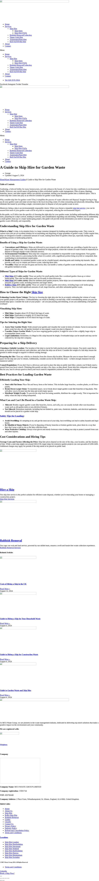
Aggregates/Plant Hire (18, 39)
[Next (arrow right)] (3, 880)
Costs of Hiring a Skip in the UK (13, 584)
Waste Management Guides (15, 180)
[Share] (6, 878)
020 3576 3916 (6, 749)
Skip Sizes (18, 31)
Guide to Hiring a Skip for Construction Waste (19, 654)
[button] (49, 50)
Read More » (5, 589)
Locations (4, 837)
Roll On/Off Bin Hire (18, 42)
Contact (8, 46)
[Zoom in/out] (1, 878)
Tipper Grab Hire (16, 37)
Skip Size (37, 292)
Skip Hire (13, 29)
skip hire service (79, 208)
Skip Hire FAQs (20, 33)
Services (8, 26)
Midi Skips (9, 280)
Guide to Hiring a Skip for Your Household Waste (20, 619)
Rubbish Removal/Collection (21, 35)
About (7, 44)
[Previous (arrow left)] (1, 880)
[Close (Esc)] (8, 878)
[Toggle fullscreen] (3, 878)
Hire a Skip (7, 489)
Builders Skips (11, 285)
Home (7, 24)
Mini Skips (9, 276)
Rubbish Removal (11, 540)
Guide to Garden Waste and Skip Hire (15, 690)
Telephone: (3, 745)
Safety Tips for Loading (12, 416)
